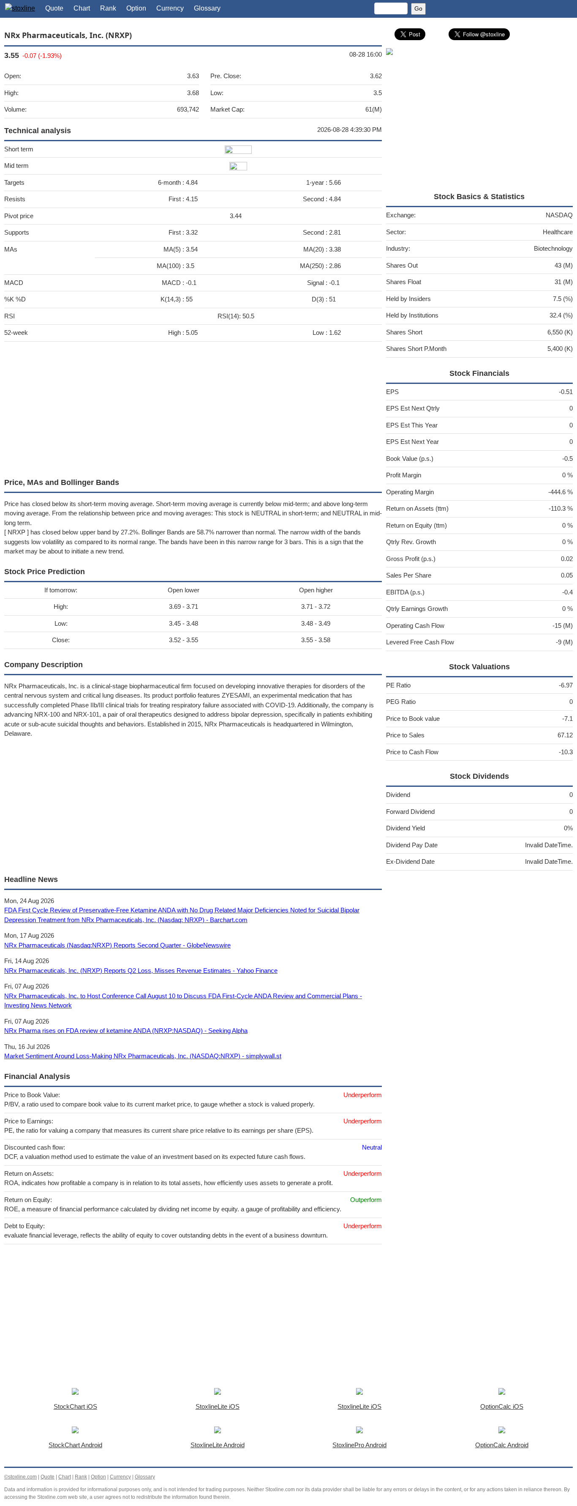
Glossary (207, 8)
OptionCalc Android (501, 1444)
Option (136, 8)
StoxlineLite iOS (218, 1406)
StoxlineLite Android (218, 1444)
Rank (108, 8)
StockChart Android (75, 1444)
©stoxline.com (20, 1477)
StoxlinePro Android (359, 1444)
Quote (54, 8)
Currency (170, 8)
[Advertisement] (193, 407)
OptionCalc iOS (501, 1406)
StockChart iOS (75, 1406)
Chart (81, 8)
